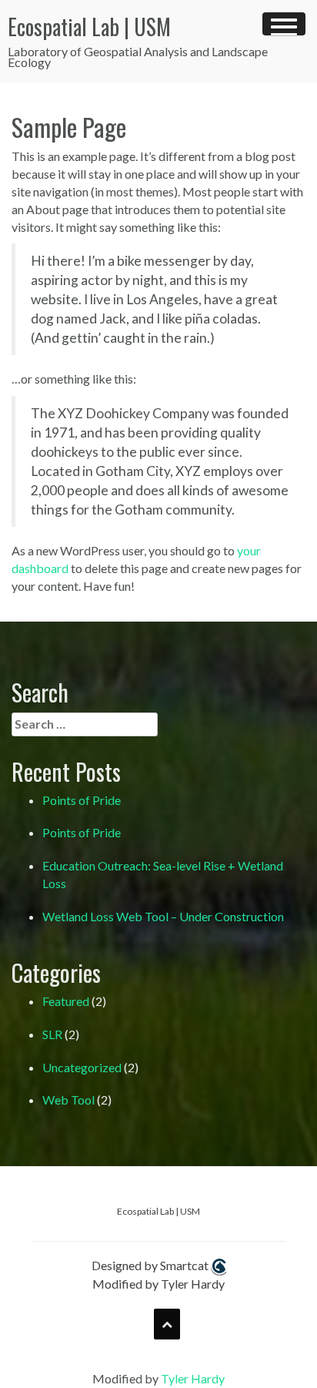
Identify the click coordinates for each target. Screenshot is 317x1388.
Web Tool (68, 1099)
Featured (65, 1001)
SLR (52, 1034)
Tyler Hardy (193, 1378)
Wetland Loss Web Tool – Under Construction (163, 916)
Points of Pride (81, 800)
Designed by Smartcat (151, 1265)
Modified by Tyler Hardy (158, 1283)
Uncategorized (82, 1067)
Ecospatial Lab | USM (89, 26)
